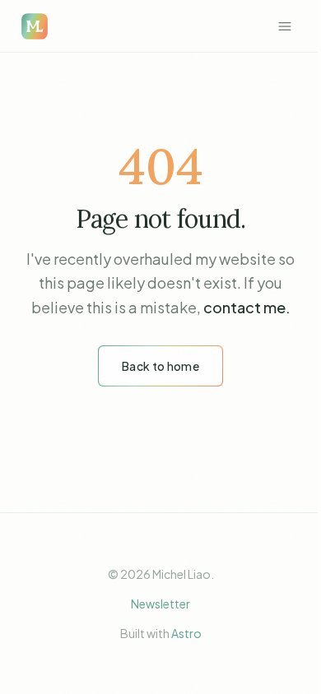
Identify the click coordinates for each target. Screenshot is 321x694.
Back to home (160, 366)
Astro (186, 633)
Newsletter (160, 603)
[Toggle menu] (284, 26)
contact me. (247, 307)
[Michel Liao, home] (34, 26)
